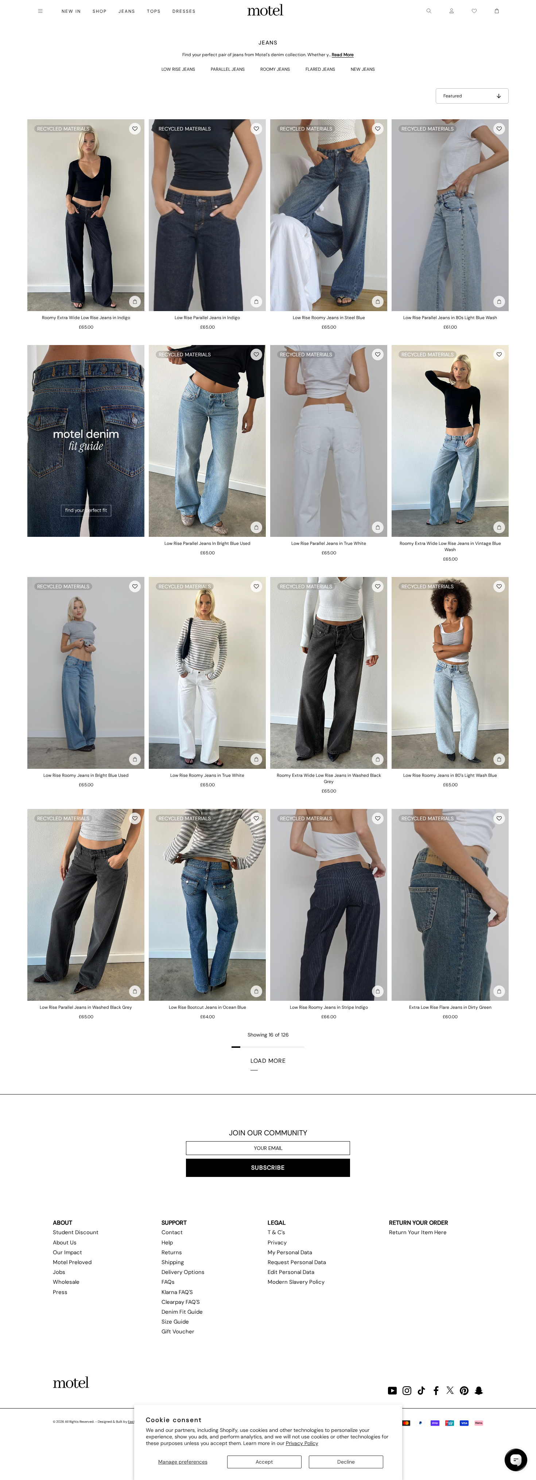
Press (60, 1292)
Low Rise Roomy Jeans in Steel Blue (329, 318)
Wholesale (66, 1282)
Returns (172, 1252)
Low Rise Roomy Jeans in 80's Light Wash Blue (450, 775)
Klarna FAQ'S (177, 1292)
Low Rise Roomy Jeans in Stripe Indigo (329, 1007)
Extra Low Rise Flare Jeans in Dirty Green (450, 1007)
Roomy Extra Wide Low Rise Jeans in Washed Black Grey (329, 778)
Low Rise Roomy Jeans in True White (207, 775)
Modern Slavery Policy (296, 1282)
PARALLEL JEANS (228, 69)
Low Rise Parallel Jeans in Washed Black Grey (86, 1007)
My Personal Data (290, 1252)
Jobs (59, 1272)
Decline (346, 1461)
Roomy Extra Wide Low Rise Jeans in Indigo (86, 318)
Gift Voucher (178, 1331)
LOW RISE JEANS (178, 69)
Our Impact (67, 1252)
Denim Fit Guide (182, 1312)
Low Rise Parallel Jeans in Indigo (207, 318)
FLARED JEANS (320, 69)
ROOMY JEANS (275, 69)
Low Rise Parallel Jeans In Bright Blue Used (207, 543)
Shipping (173, 1262)
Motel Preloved (72, 1262)
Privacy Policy (302, 1443)
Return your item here (418, 1232)
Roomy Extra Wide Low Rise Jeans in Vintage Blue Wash (450, 547)
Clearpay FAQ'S (181, 1302)
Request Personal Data (297, 1262)
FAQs (168, 1282)
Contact (172, 1232)
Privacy (277, 1242)
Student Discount (75, 1232)
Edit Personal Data (291, 1272)
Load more (268, 1061)
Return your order (418, 1223)
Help (167, 1242)
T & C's (276, 1232)
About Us (65, 1242)
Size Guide (175, 1321)
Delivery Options (183, 1272)
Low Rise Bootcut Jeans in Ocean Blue (207, 1007)
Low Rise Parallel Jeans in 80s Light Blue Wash (450, 318)
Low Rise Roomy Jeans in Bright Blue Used (86, 775)
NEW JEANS (363, 69)
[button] (135, 129)
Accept (264, 1461)
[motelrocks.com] (265, 11)
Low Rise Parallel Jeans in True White (328, 543)
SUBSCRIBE (268, 1167)
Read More (343, 55)
